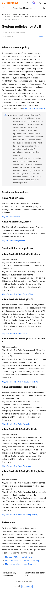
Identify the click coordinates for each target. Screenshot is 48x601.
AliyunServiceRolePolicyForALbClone (18, 294)
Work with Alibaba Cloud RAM (35, 17)
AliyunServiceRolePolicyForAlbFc (16, 424)
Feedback (28, 586)
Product (41, 36)
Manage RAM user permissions (18, 557)
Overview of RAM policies (34, 108)
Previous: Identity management (9, 574)
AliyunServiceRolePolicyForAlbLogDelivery (20, 514)
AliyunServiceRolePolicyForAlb (15, 333)
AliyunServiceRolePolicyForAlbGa (16, 466)
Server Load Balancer (20, 14)
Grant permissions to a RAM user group (22, 560)
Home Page (6, 14)
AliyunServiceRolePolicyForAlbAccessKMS (20, 381)
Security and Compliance (13, 17)
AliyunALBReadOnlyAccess (13, 240)
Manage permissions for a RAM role (20, 564)
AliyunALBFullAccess (11, 216)
